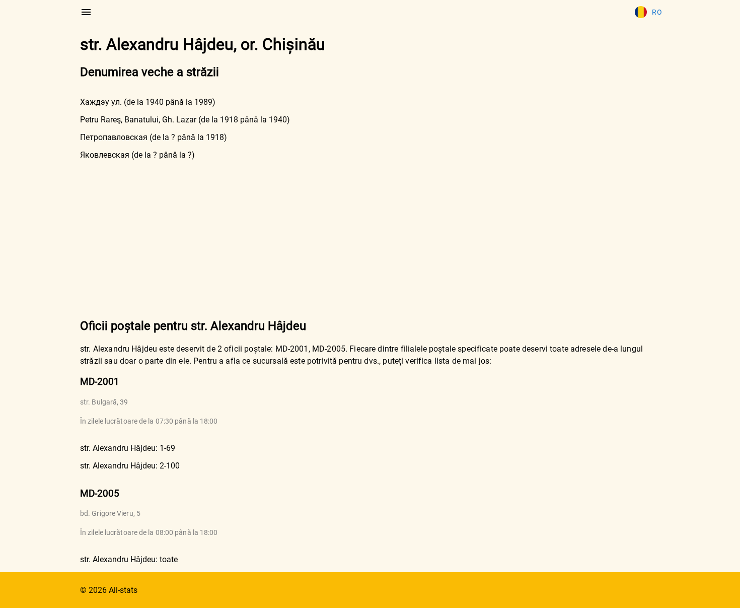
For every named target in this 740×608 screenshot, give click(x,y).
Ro (657, 12)
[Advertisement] (370, 238)
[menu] (86, 12)
